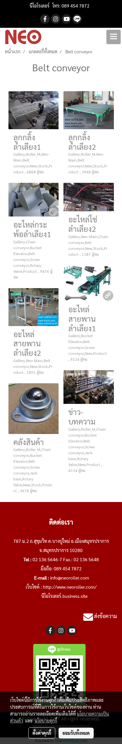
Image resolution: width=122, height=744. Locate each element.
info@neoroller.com (69, 577)
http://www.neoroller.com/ (70, 587)
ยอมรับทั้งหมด (76, 733)
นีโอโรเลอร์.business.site (64, 596)
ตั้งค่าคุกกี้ (42, 733)
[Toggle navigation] (113, 37)
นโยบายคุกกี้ (45, 720)
